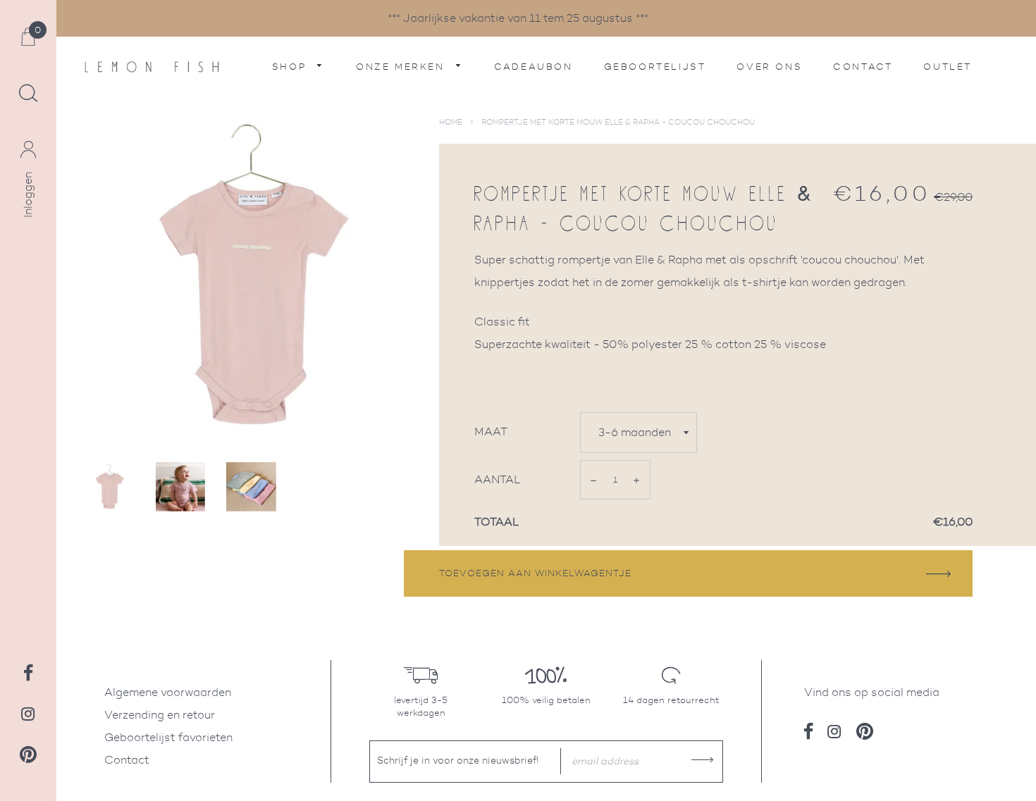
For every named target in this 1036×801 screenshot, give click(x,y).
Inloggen (28, 195)
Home (450, 122)
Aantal (497, 479)
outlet (947, 66)
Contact (862, 66)
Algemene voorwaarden (167, 692)
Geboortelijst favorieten (168, 737)
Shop (291, 66)
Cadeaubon (533, 66)
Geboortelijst (655, 66)
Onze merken (402, 66)
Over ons (769, 66)
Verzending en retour (159, 714)
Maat (490, 431)
